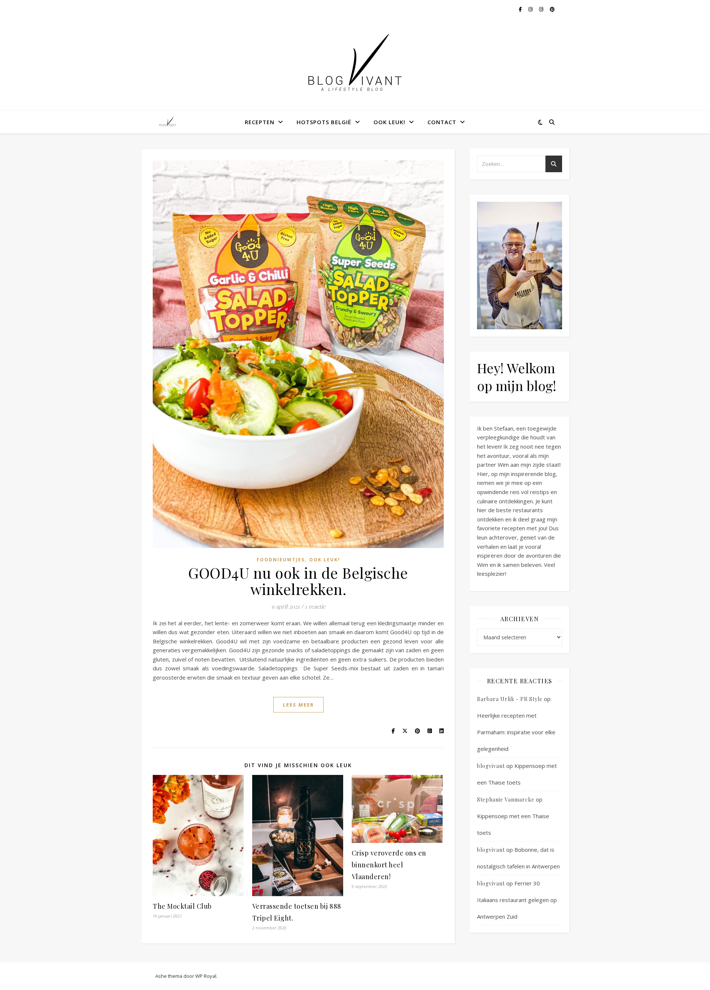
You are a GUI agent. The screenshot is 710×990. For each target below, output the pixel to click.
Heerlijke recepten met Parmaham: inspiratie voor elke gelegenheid (516, 732)
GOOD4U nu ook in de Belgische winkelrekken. (298, 581)
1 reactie (315, 606)
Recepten (259, 122)
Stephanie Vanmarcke (505, 799)
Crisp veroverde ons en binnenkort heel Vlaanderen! (389, 864)
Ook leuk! (389, 122)
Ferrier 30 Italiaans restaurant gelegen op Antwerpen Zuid (517, 900)
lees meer (298, 704)
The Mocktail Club (182, 906)
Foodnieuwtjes (281, 560)
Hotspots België (324, 122)
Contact (441, 122)
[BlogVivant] (168, 122)
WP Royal (205, 976)
